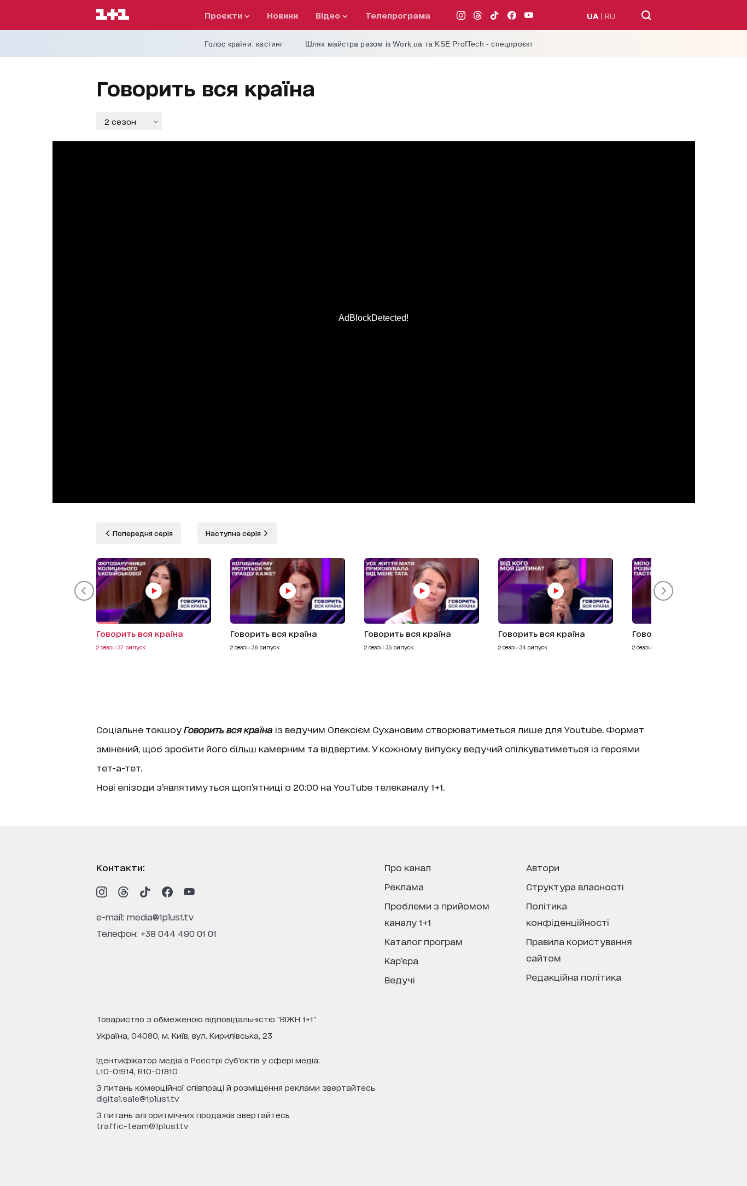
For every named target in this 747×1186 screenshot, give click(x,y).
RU (610, 15)
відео (329, 15)
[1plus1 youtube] (189, 891)
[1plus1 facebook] (167, 891)
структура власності (575, 886)
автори (542, 867)
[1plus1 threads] (123, 891)
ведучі (399, 979)
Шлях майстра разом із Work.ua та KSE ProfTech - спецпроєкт (419, 43)
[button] (84, 591)
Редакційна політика (573, 976)
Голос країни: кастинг (244, 43)
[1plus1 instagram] (101, 891)
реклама (404, 886)
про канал (407, 867)
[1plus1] (112, 15)
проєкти (224, 15)
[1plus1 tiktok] (145, 891)
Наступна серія (234, 533)
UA (593, 15)
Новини (282, 15)
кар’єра (401, 960)
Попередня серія (142, 533)
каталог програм (423, 941)
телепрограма (397, 15)
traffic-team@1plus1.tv (142, 1125)
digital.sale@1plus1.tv (137, 1098)
